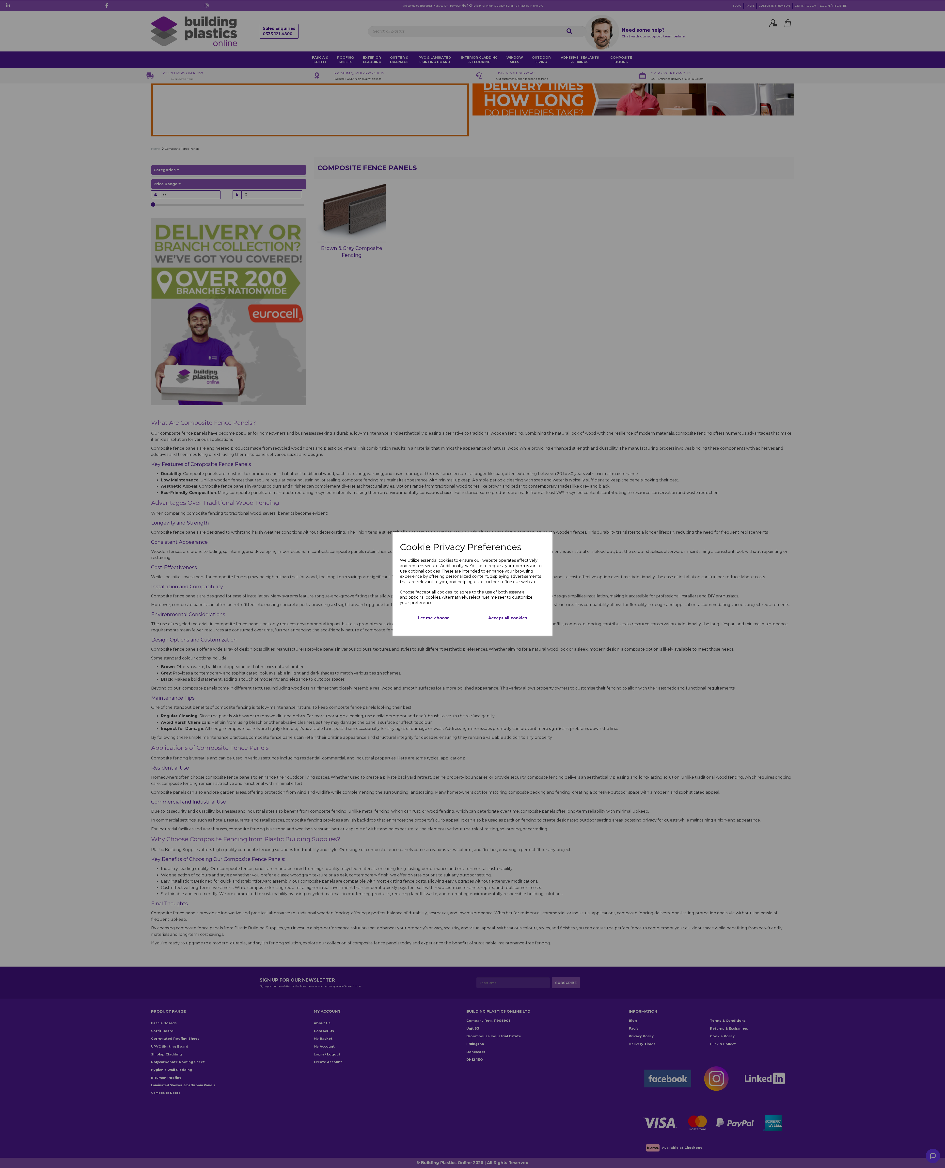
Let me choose (434, 618)
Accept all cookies (507, 618)
